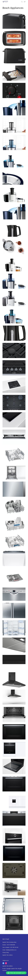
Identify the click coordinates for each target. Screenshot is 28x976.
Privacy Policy (6, 952)
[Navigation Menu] (24, 1)
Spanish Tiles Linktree (8, 955)
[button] (16, 972)
